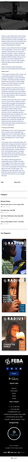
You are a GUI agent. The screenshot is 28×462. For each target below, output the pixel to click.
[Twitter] (11, 368)
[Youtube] (20, 368)
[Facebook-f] (7, 368)
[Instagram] (16, 368)
